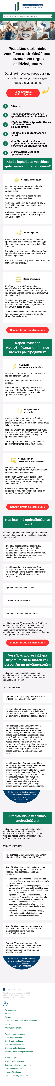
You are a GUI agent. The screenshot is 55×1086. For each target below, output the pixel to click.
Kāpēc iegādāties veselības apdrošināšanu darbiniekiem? (29, 115)
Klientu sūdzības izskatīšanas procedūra (21, 1021)
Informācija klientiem (13, 1028)
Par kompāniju (10, 1010)
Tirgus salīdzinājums (13, 1072)
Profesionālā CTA (12, 1058)
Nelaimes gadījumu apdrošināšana (18, 1065)
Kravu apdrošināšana (13, 1068)
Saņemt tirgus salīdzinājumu (23, 93)
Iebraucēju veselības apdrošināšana (19, 1052)
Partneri (8, 1014)
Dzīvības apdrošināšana (14, 1061)
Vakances (9, 1017)
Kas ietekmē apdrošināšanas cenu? (28, 134)
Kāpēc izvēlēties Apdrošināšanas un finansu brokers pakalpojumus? (31, 124)
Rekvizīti (8, 1024)
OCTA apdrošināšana (13, 1037)
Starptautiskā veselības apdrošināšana (25, 153)
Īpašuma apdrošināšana (14, 1045)
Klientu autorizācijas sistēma (16, 1076)
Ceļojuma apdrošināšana (15, 1048)
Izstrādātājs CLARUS (14, 989)
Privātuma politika (10, 997)
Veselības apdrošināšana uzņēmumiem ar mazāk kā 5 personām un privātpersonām (29, 143)
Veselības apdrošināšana (15, 1034)
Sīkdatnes (22, 997)
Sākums (16, 106)
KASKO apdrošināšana (14, 1041)
